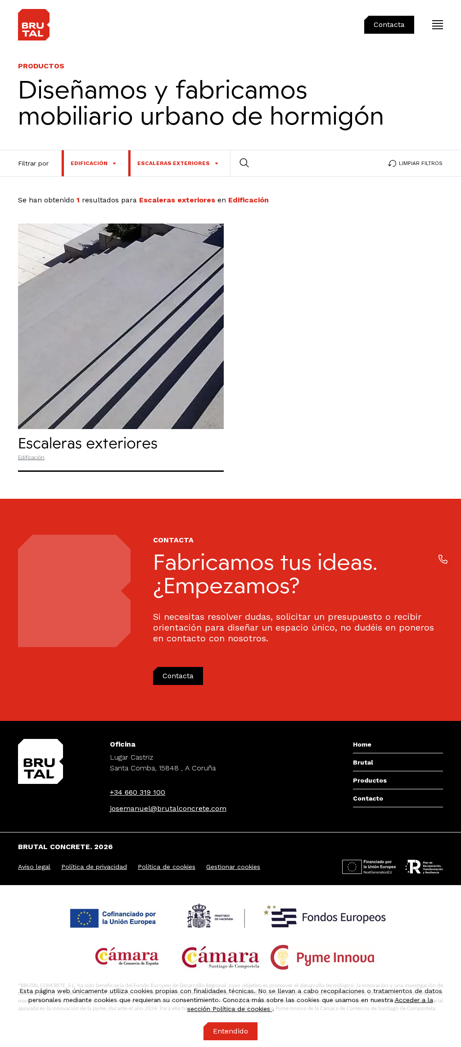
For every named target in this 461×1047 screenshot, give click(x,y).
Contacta (178, 675)
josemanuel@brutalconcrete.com (168, 808)
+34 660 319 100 (137, 792)
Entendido (230, 1031)
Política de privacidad (94, 866)
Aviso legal (34, 866)
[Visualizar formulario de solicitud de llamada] (443, 559)
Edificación (31, 457)
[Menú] (437, 24)
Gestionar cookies (233, 866)
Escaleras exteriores (88, 443)
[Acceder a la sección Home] (34, 24)
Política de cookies (166, 866)
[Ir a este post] (121, 326)
